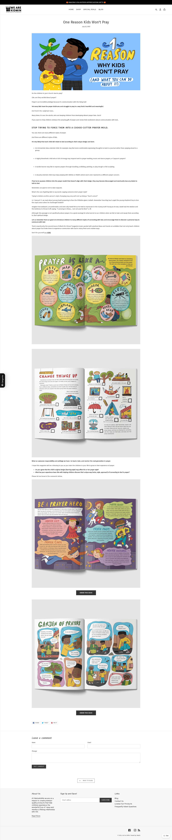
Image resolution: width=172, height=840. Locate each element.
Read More (36, 816)
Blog (116, 798)
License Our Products (123, 804)
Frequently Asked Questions (125, 806)
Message (34, 751)
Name (33, 743)
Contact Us (119, 801)
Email (89, 743)
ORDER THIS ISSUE (86, 593)
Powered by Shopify (135, 835)
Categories (2, 379)
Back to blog (87, 781)
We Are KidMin (126, 835)
